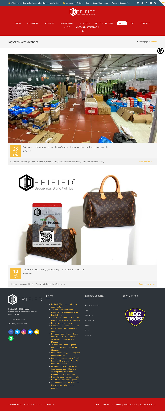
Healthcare (85, 162)
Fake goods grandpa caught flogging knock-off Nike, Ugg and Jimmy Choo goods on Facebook (66, 361)
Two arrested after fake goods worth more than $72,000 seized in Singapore (65, 347)
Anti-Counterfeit (39, 162)
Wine (87, 325)
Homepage (143, 41)
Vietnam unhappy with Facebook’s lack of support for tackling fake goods (65, 146)
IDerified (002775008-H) (43, 405)
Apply (107, 3)
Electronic (71, 162)
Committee (97, 3)
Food (78, 162)
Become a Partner (148, 405)
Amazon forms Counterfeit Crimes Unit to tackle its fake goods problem (65, 385)
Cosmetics (62, 162)
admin (29, 151)
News (122, 23)
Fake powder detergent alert (63, 323)
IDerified (94, 162)
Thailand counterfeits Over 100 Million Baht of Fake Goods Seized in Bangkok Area (65, 312)
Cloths (54, 162)
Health (88, 335)
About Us (49, 23)
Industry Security (104, 23)
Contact (145, 23)
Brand (48, 162)
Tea (86, 310)
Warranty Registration (121, 3)
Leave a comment (20, 162)
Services (83, 23)
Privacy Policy (130, 405)
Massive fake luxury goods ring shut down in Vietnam (54, 269)
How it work (66, 23)
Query (87, 3)
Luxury (101, 162)
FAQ (132, 23)
